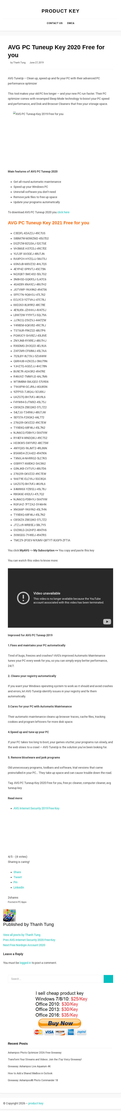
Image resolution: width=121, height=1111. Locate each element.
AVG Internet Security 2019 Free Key (36, 808)
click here (63, 212)
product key (61, 11)
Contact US (55, 23)
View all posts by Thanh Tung (21, 934)
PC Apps (22, 902)
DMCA (70, 23)
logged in (25, 962)
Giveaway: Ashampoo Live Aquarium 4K (29, 1066)
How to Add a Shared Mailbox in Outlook (30, 1073)
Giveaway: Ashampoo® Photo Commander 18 (33, 1080)
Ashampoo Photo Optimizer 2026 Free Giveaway (34, 1052)
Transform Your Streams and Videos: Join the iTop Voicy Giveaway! (45, 1059)
